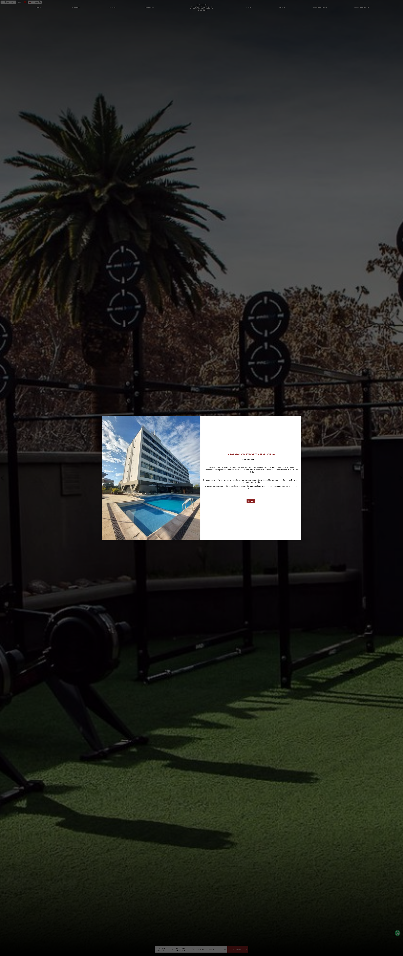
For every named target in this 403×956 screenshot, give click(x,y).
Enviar (251, 501)
